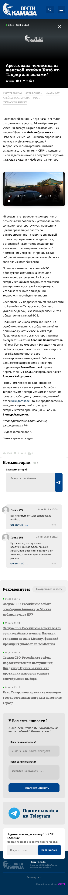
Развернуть (33, 877)
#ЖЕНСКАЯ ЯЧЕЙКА (15, 102)
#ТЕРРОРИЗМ (34, 93)
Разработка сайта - (50, 884)
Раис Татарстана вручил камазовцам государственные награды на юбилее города (32, 697)
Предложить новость (36, 788)
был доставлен (21, 401)
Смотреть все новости (49, 589)
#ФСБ (36, 98)
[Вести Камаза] (20, 9)
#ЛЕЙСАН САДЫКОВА (16, 98)
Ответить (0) (17, 525)
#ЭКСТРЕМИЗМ (12, 93)
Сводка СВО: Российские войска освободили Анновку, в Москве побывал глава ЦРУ (27, 609)
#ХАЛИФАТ (53, 93)
